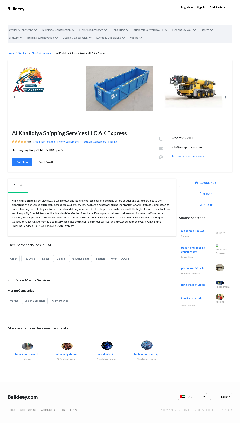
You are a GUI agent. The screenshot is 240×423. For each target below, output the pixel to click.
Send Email (46, 162)
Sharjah (100, 258)
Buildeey (16, 8)
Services (23, 53)
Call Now (22, 162)
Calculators (48, 409)
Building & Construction (56, 29)
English (185, 7)
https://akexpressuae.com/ (188, 156)
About (11, 409)
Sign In (201, 7)
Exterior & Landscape (20, 29)
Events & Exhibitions (108, 37)
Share (207, 193)
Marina (112, 141)
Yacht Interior (60, 300)
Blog (62, 409)
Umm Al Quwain (120, 258)
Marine (133, 37)
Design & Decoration (75, 37)
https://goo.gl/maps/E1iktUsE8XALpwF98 (38, 150)
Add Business (218, 7)
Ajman (13, 258)
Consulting (118, 29)
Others (205, 29)
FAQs (73, 409)
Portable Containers (94, 141)
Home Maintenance (91, 29)
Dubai (45, 258)
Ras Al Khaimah (80, 258)
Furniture (13, 37)
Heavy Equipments (68, 141)
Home (11, 53)
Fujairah (60, 258)
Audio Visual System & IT (148, 29)
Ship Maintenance (41, 53)
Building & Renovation (40, 37)
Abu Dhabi (30, 258)
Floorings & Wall (182, 29)
